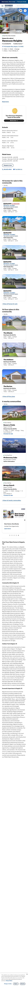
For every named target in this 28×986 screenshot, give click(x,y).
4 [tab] (16, 535)
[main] (14, 497)
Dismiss (22, 983)
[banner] (14, 2)
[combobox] (20, 5)
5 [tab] (18, 535)
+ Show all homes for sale (9, 304)
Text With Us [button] (18, 169)
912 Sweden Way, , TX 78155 (13, 46)
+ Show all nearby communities (11, 500)
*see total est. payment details (10, 206)
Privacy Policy (9, 980)
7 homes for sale (8, 495)
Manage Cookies (8, 983)
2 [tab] (12, 535)
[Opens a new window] (20, 10)
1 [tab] (10, 535)
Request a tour (8, 165)
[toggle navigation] (2, 6)
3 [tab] (14, 535)
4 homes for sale (8, 434)
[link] (14, 21)
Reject (15, 983)
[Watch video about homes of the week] (14, 110)
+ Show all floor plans (8, 396)
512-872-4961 (8, 169)
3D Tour (19, 31)
